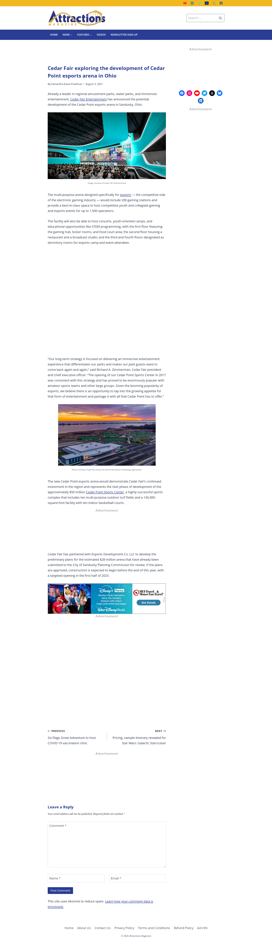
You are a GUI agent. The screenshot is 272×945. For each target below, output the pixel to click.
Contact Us (103, 928)
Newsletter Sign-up (124, 34)
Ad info (202, 928)
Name (55, 878)
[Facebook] (221, 3)
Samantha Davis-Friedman (66, 84)
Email (116, 878)
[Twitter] (214, 3)
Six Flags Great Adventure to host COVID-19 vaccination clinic (72, 737)
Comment (57, 826)
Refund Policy (183, 928)
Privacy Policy (124, 928)
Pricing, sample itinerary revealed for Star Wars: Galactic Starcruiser (139, 737)
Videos (101, 34)
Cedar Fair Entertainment (88, 99)
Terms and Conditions (154, 928)
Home (54, 34)
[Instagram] (192, 3)
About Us (84, 928)
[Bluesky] (207, 3)
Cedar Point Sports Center (105, 492)
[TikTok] (199, 3)
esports (125, 195)
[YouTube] (185, 3)
